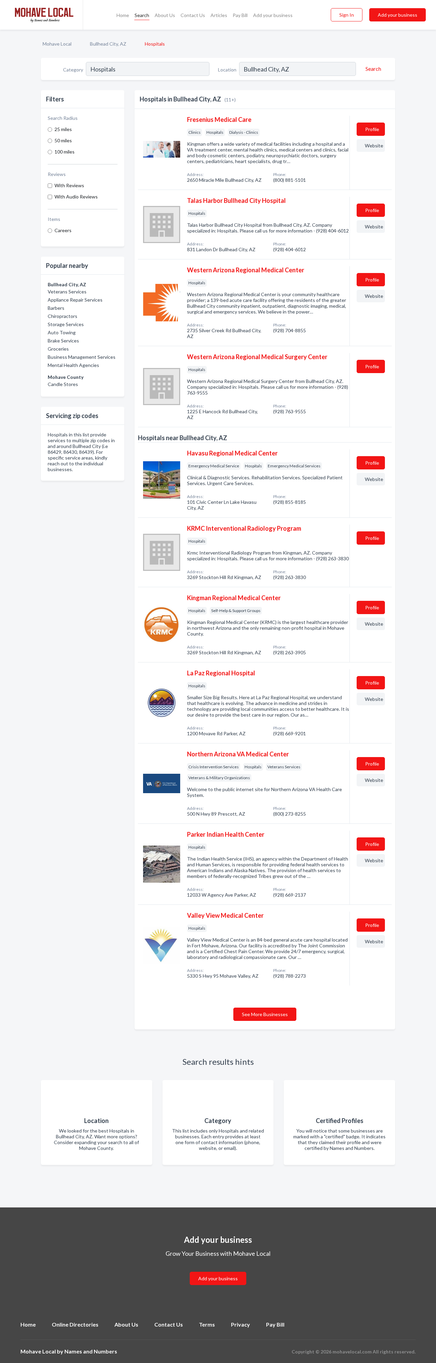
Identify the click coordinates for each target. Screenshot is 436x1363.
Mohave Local (57, 44)
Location (227, 70)
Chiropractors (62, 316)
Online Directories (75, 1324)
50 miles (63, 140)
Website (374, 145)
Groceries (58, 349)
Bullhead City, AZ (108, 44)
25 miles (63, 129)
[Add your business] (218, 1270)
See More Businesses (265, 1014)
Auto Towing (62, 332)
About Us (165, 15)
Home (122, 15)
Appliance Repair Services (75, 300)
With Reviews (69, 185)
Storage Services (66, 324)
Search (142, 15)
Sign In (346, 15)
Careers (63, 230)
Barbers (56, 308)
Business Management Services (81, 357)
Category (73, 70)
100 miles (64, 152)
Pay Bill (240, 15)
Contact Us (193, 15)
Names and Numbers (90, 1351)
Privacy (240, 1324)
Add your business (273, 15)
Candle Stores (63, 384)
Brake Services (63, 340)
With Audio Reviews (76, 196)
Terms (207, 1324)
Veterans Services (67, 291)
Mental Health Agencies (73, 365)
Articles (219, 15)
